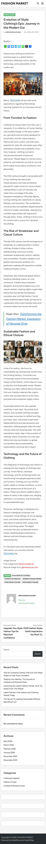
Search (6, 649)
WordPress (16, 840)
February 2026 (10, 749)
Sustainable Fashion (30, 582)
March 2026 (9, 745)
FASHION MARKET (14, 3)
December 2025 (10, 756)
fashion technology (12, 579)
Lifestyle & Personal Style (14, 786)
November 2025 (10, 760)
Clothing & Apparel (11, 778)
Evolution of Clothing (21, 575)
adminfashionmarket (13, 32)
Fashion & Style (9, 15)
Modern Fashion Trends (32, 579)
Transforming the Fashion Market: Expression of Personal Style (24, 318)
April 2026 (8, 741)
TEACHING (15, 100)
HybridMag (28, 840)
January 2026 (9, 752)
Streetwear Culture (12, 582)
